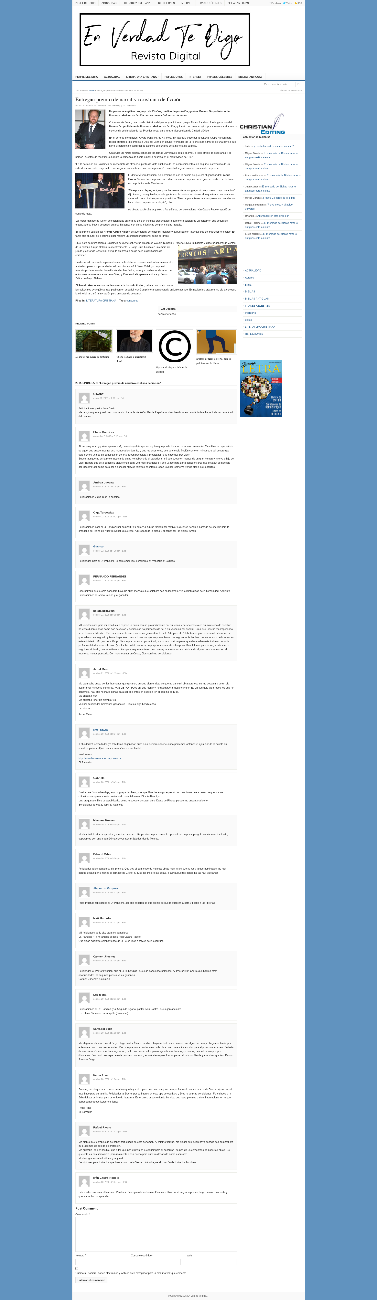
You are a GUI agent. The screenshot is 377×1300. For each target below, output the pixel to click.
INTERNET (187, 3)
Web (189, 1255)
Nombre (80, 1255)
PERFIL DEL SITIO (85, 3)
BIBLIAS (250, 291)
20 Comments (129, 105)
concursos (132, 300)
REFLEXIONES (166, 3)
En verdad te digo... (197, 1296)
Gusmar (98, 546)
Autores (249, 277)
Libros (248, 319)
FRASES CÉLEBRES (210, 3)
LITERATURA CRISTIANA (136, 3)
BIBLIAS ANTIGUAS (238, 3)
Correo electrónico (142, 1255)
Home (91, 90)
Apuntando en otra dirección (273, 215)
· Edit (122, 398)
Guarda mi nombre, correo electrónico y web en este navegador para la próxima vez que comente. (131, 1273)
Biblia (248, 284)
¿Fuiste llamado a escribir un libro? (274, 146)
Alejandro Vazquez (105, 888)
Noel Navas (100, 729)
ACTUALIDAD (109, 3)
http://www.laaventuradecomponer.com (100, 758)
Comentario (82, 1214)
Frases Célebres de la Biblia (279, 197)
